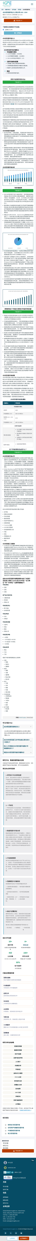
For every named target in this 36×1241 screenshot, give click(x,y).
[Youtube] (21, 1233)
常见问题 (5, 1143)
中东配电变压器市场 (14, 1130)
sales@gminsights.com (13, 1221)
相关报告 (5, 1148)
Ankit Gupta (22, 717)
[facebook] (16, 1233)
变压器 (19, 9)
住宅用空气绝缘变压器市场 (16, 1128)
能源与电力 (7, 9)
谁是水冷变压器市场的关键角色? (14, 752)
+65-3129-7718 (11, 1219)
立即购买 (19, 33)
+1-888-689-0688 (12, 1215)
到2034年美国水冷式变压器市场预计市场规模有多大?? (16, 747)
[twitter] (10, 1233)
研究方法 (5, 1146)
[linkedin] (5, 1233)
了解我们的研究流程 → (25, 1110)
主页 (2, 9)
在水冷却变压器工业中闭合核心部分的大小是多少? (17, 741)
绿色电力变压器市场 (14, 1125)
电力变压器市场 (12, 1133)
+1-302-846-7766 (10, 1217)
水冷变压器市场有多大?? (12, 727)
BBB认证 (25, 945)
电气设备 (14, 9)
